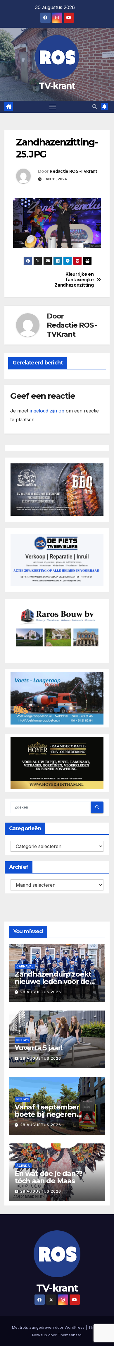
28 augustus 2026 (40, 992)
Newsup (39, 1335)
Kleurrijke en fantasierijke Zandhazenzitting (75, 280)
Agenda (23, 1165)
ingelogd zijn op (47, 411)
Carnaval (24, 966)
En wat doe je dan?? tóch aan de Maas (48, 1177)
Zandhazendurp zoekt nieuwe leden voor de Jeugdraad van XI (53, 981)
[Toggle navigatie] (52, 107)
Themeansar (69, 1335)
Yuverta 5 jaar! (39, 1048)
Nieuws (22, 1040)
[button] (94, 106)
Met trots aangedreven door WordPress (49, 1327)
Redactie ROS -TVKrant (73, 171)
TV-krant (57, 86)
